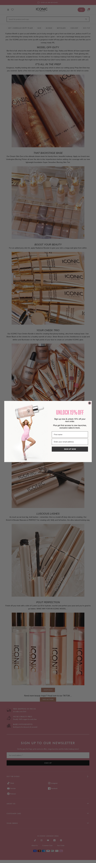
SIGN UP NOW (70, 449)
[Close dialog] (89, 403)
